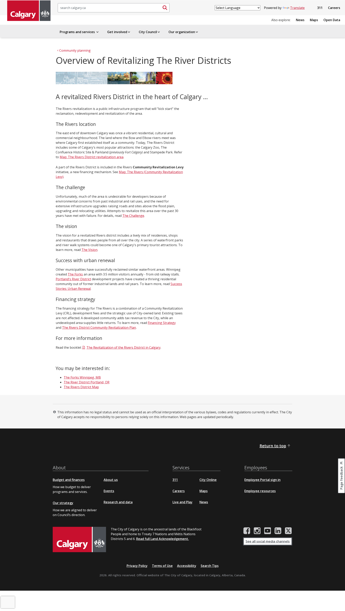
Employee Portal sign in (262, 480)
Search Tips (210, 566)
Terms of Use (162, 566)
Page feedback (341, 478)
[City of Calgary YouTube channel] (268, 531)
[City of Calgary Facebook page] (247, 531)
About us (111, 480)
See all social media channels (268, 541)
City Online (208, 480)
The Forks (75, 274)
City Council (148, 32)
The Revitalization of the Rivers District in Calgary (123, 347)
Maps (314, 20)
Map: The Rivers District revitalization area (91, 157)
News (300, 20)
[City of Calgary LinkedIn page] (278, 531)
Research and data (118, 502)
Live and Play (182, 502)
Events (109, 491)
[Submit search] (165, 7)
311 (320, 8)
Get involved (117, 32)
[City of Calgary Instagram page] (257, 531)
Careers (334, 8)
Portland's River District (73, 279)
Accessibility (186, 566)
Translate (297, 8)
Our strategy (63, 503)
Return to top (273, 445)
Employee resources (260, 491)
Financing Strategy (162, 323)
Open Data (331, 20)
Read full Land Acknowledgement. (162, 539)
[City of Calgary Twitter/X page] (288, 531)
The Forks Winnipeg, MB (82, 377)
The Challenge (133, 215)
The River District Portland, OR (86, 382)
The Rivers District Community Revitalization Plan (99, 327)
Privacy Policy (137, 566)
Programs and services (78, 32)
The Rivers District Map (81, 387)
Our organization (182, 32)
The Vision (89, 250)
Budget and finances (69, 480)
